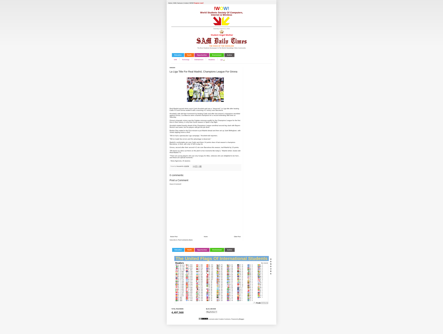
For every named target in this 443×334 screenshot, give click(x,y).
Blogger (241, 319)
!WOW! (196, 3)
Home (170, 3)
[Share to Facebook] (200, 166)
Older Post (237, 236)
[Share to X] (198, 166)
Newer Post (173, 236)
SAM (174, 3)
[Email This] (194, 166)
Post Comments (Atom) (185, 240)
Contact (186, 3)
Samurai (180, 3)
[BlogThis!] (196, 166)
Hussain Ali (180, 166)
